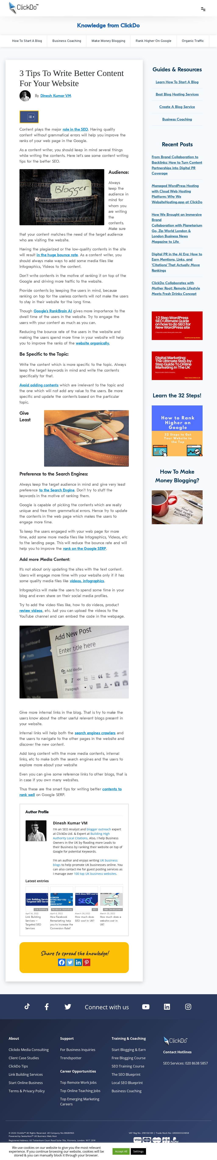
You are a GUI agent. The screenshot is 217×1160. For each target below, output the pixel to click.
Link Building (41, 909)
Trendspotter (71, 1058)
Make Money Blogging (108, 41)
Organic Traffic (193, 41)
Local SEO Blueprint (127, 1082)
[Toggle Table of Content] (29, 116)
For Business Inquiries (77, 1049)
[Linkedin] (78, 962)
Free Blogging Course (129, 1058)
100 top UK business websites (95, 874)
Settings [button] (138, 1151)
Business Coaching (66, 41)
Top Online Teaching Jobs (80, 1090)
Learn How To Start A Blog (177, 82)
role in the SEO (75, 129)
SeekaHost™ (27, 1136)
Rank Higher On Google (153, 41)
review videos (31, 610)
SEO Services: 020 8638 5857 (185, 1063)
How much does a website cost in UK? (110, 920)
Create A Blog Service (177, 107)
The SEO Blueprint (126, 1074)
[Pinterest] (86, 962)
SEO (95, 909)
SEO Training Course (128, 1066)
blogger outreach (99, 829)
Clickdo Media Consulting (29, 1049)
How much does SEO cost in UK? (84, 918)
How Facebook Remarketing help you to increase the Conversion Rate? (61, 922)
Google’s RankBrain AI (53, 311)
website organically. (93, 343)
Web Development (113, 909)
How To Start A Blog (27, 41)
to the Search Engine (56, 490)
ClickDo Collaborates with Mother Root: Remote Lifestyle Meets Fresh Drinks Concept (176, 288)
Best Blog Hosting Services (177, 94)
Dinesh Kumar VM (55, 96)
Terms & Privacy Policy (27, 1091)
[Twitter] (70, 962)
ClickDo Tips (18, 1066)
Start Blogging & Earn (129, 1049)
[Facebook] (61, 962)
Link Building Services (26, 1074)
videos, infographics (87, 581)
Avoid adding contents (38, 385)
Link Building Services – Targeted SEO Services (33, 922)
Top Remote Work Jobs (78, 1082)
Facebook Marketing (62, 909)
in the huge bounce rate (57, 255)
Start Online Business (26, 1082)
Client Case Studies (24, 1058)
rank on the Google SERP (84, 548)
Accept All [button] (121, 1151)
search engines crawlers (95, 733)
